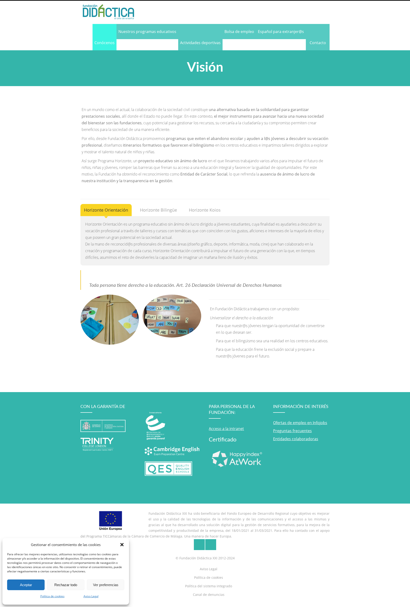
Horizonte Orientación (106, 210)
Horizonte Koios (205, 210)
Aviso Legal (91, 596)
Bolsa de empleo (239, 31)
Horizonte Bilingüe (158, 210)
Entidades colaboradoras (295, 438)
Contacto (318, 42)
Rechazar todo (65, 585)
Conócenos (104, 42)
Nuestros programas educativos (147, 31)
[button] (122, 544)
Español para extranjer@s (281, 31)
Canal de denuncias (208, 594)
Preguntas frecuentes (292, 430)
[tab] (106, 210)
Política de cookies (52, 596)
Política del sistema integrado (208, 586)
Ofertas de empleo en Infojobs (300, 422)
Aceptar (26, 585)
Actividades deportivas (200, 42)
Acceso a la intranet (226, 428)
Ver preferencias (105, 585)
